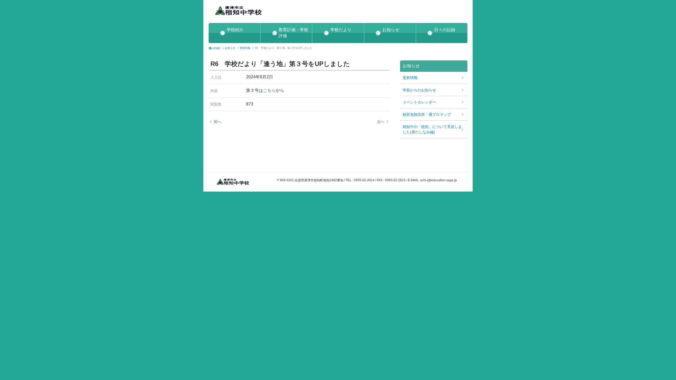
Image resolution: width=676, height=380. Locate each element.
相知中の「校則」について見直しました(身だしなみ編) (432, 129)
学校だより (340, 29)
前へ (217, 122)
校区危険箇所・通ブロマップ (427, 114)
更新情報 (245, 47)
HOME (216, 48)
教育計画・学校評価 (293, 32)
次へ (380, 122)
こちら (269, 90)
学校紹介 (235, 29)
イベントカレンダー (419, 102)
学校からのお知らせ (419, 90)
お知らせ (390, 29)
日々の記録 (444, 29)
